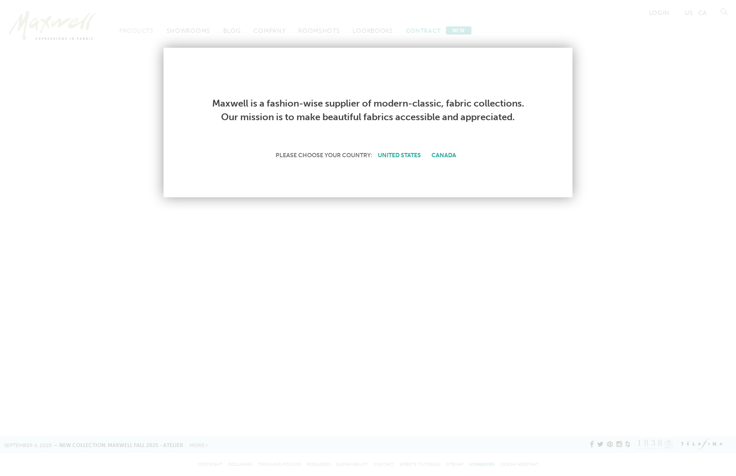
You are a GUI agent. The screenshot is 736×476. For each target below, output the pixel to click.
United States (399, 155)
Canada (443, 155)
